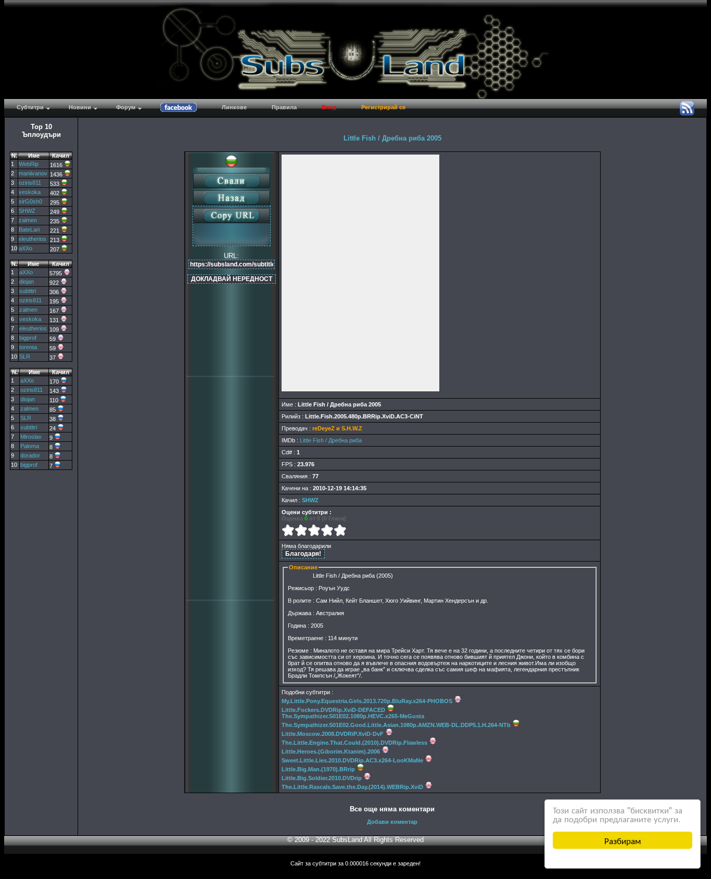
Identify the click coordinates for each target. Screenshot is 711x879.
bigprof (27, 338)
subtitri (27, 291)
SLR (24, 356)
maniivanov (33, 173)
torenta (28, 347)
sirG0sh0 (30, 201)
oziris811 (30, 183)
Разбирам (622, 840)
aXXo (25, 248)
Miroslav (31, 437)
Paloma (29, 446)
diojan (26, 281)
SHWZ (27, 211)
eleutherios (32, 239)
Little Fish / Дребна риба (331, 440)
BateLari (29, 229)
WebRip (29, 164)
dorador (30, 455)
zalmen (28, 220)
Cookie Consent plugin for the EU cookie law (622, 858)
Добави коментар (392, 822)
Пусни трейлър (361, 273)
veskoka (30, 192)
